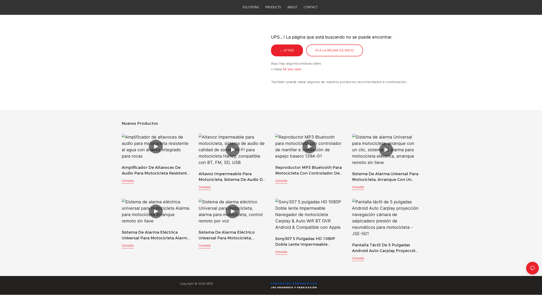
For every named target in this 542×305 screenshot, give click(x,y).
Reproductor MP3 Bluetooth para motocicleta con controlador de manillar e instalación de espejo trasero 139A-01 (308, 170)
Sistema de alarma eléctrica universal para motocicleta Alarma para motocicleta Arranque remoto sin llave (155, 235)
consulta (128, 180)
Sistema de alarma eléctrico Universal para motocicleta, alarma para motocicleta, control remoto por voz (232, 235)
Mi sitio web (292, 69)
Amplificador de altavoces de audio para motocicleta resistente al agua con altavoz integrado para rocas (155, 170)
